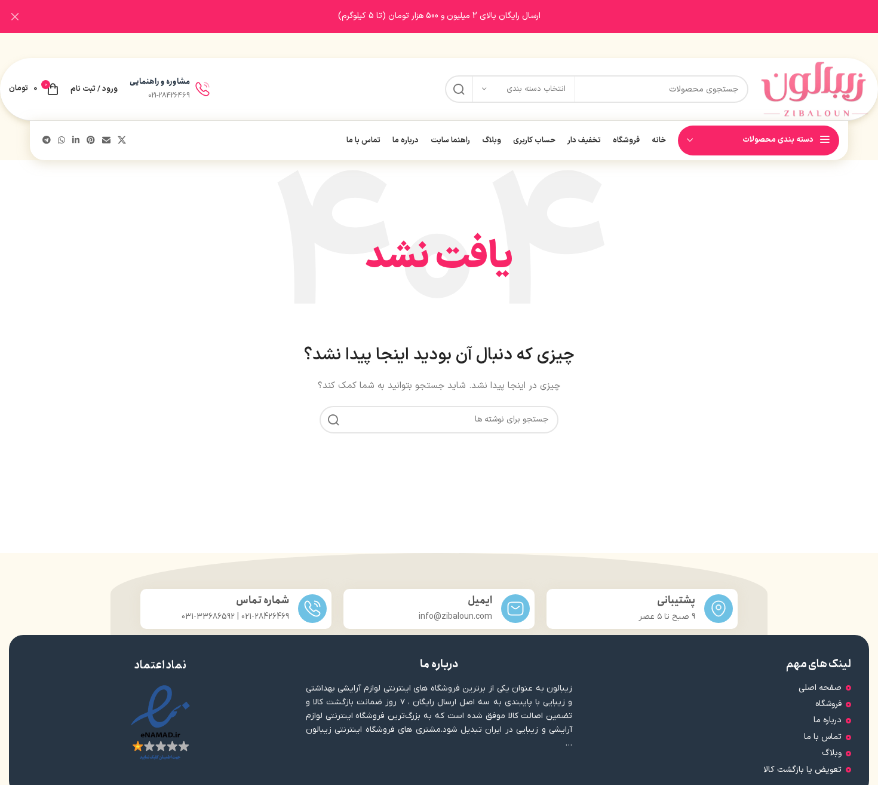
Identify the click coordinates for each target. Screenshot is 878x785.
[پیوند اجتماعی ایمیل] (106, 140)
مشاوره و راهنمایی (160, 81)
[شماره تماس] (312, 608)
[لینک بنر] (457, 16)
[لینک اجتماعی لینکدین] (76, 140)
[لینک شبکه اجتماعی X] (122, 140)
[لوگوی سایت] (814, 89)
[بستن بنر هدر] (15, 16)
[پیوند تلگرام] (46, 140)
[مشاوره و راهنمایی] (202, 89)
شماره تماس (262, 600)
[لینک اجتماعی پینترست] (91, 140)
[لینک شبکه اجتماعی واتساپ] (61, 140)
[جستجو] (458, 89)
